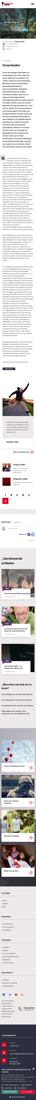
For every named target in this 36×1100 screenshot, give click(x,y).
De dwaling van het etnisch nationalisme (17, 706)
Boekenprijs (6, 960)
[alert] (18, 1083)
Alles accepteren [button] (10, 1092)
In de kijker (5, 947)
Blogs (4, 907)
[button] (18, 1097)
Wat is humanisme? (8, 927)
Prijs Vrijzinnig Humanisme (10, 957)
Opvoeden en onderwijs (9, 983)
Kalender (5, 904)
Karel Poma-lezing (8, 963)
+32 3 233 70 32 (14, 1046)
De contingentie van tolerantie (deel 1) (17, 700)
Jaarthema (5, 980)
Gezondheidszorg (8, 986)
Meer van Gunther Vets (21, 452)
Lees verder (29, 1081)
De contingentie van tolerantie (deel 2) (17, 694)
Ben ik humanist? (7, 924)
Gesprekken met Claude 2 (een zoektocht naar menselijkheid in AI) (15, 712)
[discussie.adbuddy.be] (18, 531)
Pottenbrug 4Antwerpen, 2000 (15, 1063)
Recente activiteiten (8, 954)
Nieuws (4, 901)
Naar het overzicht (11, 22)
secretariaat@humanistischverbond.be (22, 1054)
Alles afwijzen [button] (27, 1092)
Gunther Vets (19, 41)
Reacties (9, 49)
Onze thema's (6, 930)
